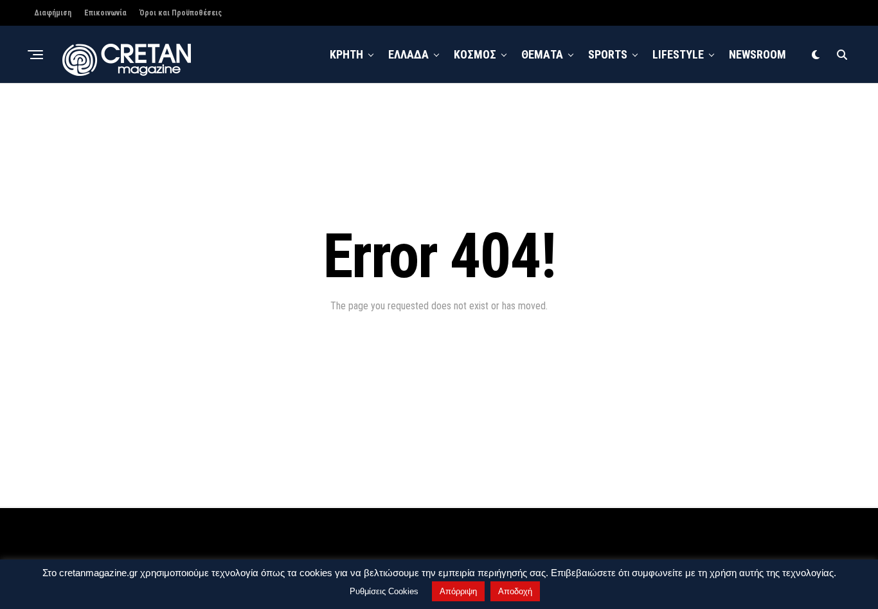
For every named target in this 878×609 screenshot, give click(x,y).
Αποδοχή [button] (515, 591)
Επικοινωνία (105, 12)
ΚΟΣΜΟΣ (475, 54)
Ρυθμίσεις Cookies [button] (384, 591)
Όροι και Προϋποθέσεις (180, 12)
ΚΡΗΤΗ (346, 54)
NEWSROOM (757, 54)
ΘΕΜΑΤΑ (542, 54)
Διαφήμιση (52, 12)
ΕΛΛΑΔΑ (408, 54)
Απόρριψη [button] (458, 591)
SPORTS (607, 54)
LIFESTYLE (678, 54)
